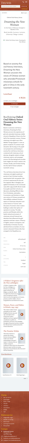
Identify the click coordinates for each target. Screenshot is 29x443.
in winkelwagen (14, 103)
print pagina (24, 12)
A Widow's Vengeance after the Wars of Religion (13, 282)
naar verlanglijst (15, 106)
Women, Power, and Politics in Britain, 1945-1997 (13, 306)
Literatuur (5, 405)
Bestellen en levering (8, 419)
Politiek (5, 409)
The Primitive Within (11, 331)
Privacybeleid (6, 425)
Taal (4, 411)
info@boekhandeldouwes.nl (10, 436)
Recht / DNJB (6, 401)
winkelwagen (25, 9)
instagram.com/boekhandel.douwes (12, 440)
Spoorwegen (6, 399)
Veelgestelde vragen (8, 417)
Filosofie (5, 403)
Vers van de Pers (7, 397)
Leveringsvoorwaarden (8, 423)
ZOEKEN (23, 6)
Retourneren (6, 421)
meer (25, 378)
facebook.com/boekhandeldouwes (11, 438)
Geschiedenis (4, 12)
